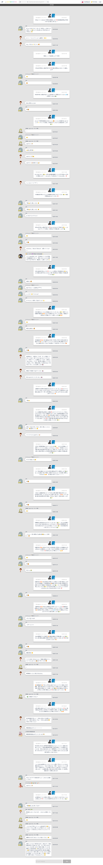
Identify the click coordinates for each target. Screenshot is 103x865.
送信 (67, 861)
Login (100, 1)
